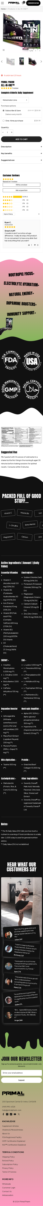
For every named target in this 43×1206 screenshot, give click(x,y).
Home (3, 9)
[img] (21, 227)
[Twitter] (19, 1114)
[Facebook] (3, 1114)
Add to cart (22, 139)
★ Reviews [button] (41, 605)
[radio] (4, 110)
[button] (36, 51)
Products (11, 9)
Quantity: (5, 127)
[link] (11, 363)
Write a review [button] (21, 185)
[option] (21, 32)
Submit (21, 1080)
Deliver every (10, 114)
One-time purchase (14, 120)
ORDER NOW (33, 3)
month (19, 114)
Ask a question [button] (21, 190)
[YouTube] (15, 1114)
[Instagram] (7, 1114)
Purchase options (8, 106)
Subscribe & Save (13, 110)
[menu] (2, 3)
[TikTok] (11, 1114)
